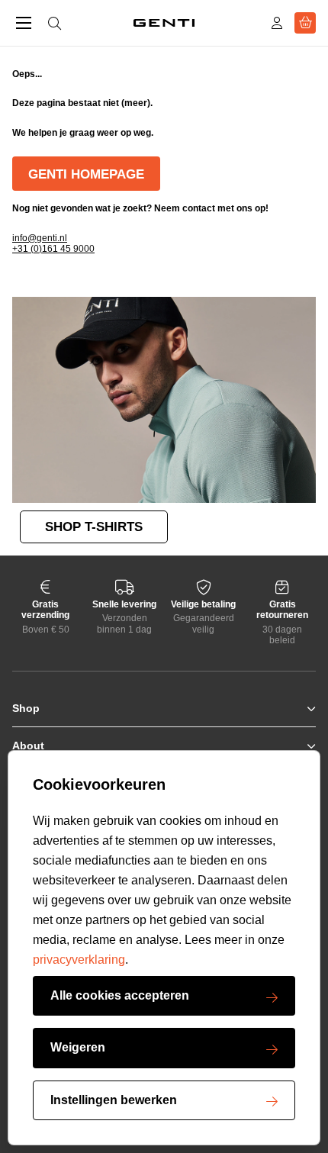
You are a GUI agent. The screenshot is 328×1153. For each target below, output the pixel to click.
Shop (26, 708)
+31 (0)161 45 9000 (53, 248)
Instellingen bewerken (113, 1099)
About (28, 745)
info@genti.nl (39, 238)
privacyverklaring (79, 959)
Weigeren (77, 1047)
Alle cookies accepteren (119, 995)
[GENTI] (164, 23)
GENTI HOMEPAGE (86, 174)
